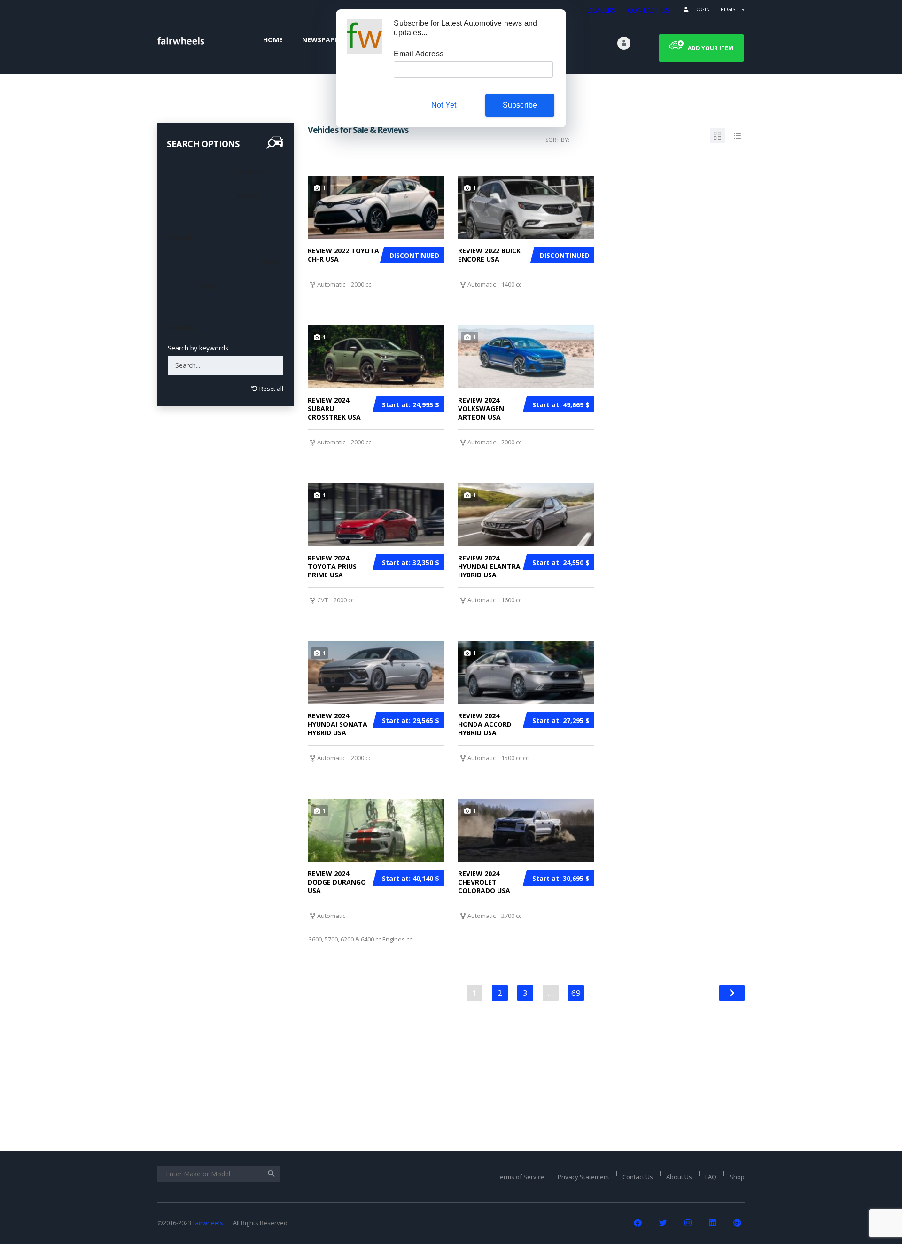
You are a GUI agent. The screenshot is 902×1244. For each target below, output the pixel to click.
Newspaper (322, 39)
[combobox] (250, 171)
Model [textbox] (180, 237)
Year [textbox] (206, 285)
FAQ (710, 1177)
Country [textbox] (182, 327)
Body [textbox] (269, 261)
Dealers (601, 10)
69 (576, 992)
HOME (273, 39)
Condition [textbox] (250, 171)
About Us (679, 1177)
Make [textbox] (246, 195)
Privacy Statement (583, 1177)
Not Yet (443, 105)
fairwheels (208, 1223)
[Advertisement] (225, 757)
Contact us (648, 10)
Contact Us (637, 1177)
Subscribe (520, 105)
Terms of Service (520, 1177)
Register (733, 9)
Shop (737, 1177)
